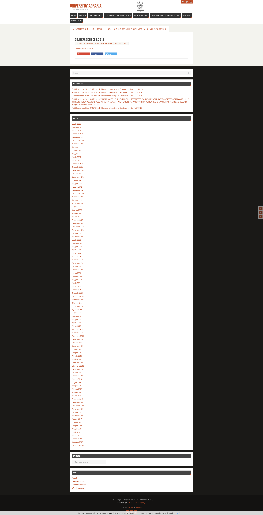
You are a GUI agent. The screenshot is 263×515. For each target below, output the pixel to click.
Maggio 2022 (77, 246)
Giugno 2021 (77, 276)
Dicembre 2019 (78, 336)
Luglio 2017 (76, 422)
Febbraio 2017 (77, 439)
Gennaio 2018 (77, 402)
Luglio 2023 (76, 207)
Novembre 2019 (78, 339)
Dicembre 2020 (78, 296)
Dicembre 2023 (78, 193)
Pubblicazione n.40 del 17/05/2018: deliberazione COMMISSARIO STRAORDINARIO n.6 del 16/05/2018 (119, 29)
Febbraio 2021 (77, 290)
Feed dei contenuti (79, 481)
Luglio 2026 (76, 124)
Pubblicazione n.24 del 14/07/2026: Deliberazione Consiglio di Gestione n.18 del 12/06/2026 (107, 96)
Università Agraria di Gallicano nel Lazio (95, 43)
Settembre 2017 (78, 416)
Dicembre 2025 (78, 140)
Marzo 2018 (76, 396)
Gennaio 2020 (77, 333)
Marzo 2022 (76, 253)
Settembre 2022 (78, 237)
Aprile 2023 (76, 213)
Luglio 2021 (76, 273)
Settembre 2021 (78, 270)
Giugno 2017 (77, 425)
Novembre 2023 (78, 197)
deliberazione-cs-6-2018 (84, 48)
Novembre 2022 (78, 230)
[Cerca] (188, 73)
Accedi (74, 478)
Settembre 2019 (78, 346)
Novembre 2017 (78, 409)
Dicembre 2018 (78, 366)
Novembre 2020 (78, 300)
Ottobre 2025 (77, 147)
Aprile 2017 (76, 432)
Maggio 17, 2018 (121, 43)
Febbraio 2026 (77, 134)
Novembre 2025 (78, 144)
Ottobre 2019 (77, 343)
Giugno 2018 (77, 386)
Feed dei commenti (79, 485)
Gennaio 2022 (77, 260)
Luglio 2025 (76, 150)
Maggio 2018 (77, 389)
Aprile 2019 (76, 359)
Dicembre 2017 (78, 406)
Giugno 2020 (77, 316)
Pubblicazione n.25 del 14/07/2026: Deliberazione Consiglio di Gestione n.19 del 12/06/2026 (107, 92)
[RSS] (260, 216)
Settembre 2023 (78, 203)
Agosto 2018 (77, 379)
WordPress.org (78, 488)
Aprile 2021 (76, 283)
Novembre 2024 (78, 170)
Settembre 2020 (78, 306)
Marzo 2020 (76, 326)
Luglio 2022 (76, 240)
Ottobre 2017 (77, 412)
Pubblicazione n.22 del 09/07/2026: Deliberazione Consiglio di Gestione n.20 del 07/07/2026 (107, 108)
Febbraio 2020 (77, 329)
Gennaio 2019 (77, 362)
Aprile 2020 (76, 323)
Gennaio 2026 (77, 137)
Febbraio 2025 (77, 164)
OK (178, 513)
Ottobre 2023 (77, 200)
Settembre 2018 (78, 376)
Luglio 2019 (76, 349)
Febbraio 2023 (77, 220)
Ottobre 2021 (77, 266)
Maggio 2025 (77, 154)
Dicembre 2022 (78, 227)
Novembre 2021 (78, 263)
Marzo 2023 (76, 217)
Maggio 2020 (77, 319)
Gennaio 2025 (77, 167)
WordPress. (139, 507)
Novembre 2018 (78, 369)
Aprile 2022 (76, 250)
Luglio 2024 (76, 180)
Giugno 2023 (77, 210)
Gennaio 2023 (77, 223)
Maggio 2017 (77, 429)
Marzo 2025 (76, 160)
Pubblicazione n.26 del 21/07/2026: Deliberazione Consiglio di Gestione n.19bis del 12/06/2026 (108, 89)
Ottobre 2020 (77, 303)
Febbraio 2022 (77, 256)
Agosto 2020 (77, 309)
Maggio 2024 (77, 183)
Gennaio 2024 (77, 190)
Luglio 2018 (76, 382)
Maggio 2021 (77, 280)
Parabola (131, 507)
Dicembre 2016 (78, 445)
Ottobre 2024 (77, 174)
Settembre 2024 (78, 177)
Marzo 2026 (76, 130)
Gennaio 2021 (77, 293)
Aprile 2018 (76, 392)
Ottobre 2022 (77, 233)
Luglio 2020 (76, 313)
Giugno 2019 (77, 353)
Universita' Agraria (86, 5)
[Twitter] (260, 212)
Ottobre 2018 (77, 372)
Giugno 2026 (77, 127)
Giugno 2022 (77, 243)
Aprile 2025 (76, 157)
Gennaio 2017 (77, 442)
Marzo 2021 (76, 286)
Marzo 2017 (76, 435)
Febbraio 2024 (77, 187)
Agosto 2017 (77, 419)
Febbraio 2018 (77, 399)
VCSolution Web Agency (136, 502)
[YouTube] (260, 208)
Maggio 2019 (77, 356)
